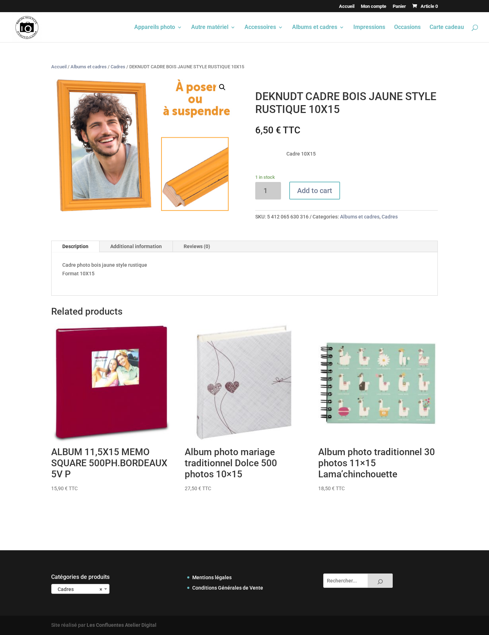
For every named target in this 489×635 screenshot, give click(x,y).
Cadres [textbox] (78, 589)
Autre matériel (209, 27)
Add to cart (314, 190)
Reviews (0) (197, 246)
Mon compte (373, 6)
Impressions (369, 27)
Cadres (118, 66)
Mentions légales (212, 577)
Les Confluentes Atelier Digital (121, 625)
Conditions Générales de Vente (227, 588)
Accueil (346, 6)
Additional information (136, 246)
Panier (399, 6)
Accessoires (260, 27)
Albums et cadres (314, 27)
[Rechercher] (380, 581)
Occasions (407, 27)
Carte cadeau (447, 27)
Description (75, 246)
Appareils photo (154, 27)
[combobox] (80, 589)
